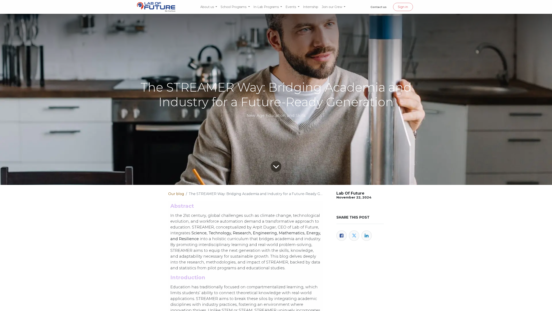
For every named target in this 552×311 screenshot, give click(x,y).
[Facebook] (341, 235)
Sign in (403, 7)
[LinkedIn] (366, 235)
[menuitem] (209, 7)
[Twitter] (354, 235)
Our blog (176, 194)
